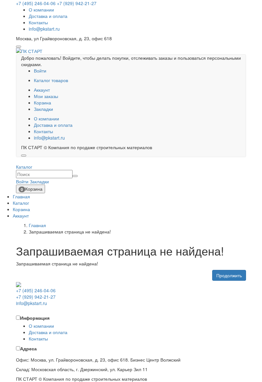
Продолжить (229, 275)
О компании (41, 9)
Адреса (28, 348)
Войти (40, 70)
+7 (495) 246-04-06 (36, 3)
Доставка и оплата (48, 16)
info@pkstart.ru (44, 29)
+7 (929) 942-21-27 (76, 3)
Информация (35, 318)
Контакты (38, 22)
